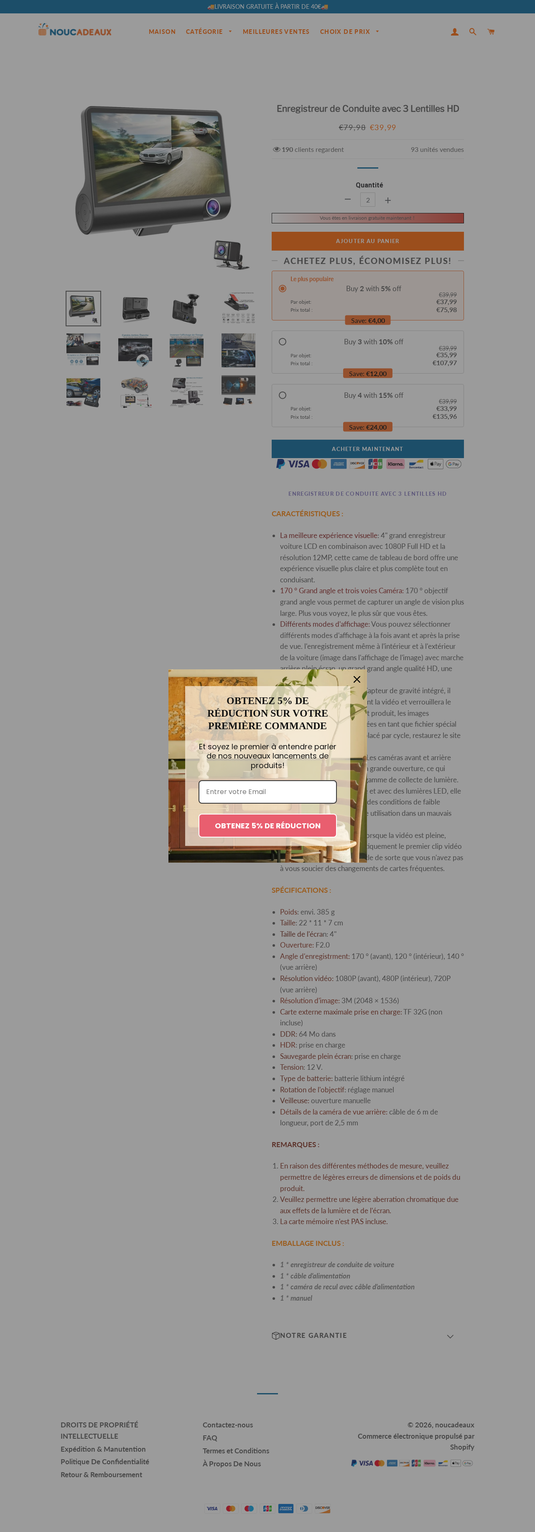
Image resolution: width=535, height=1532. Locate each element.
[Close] (357, 679)
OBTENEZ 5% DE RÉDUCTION (268, 825)
